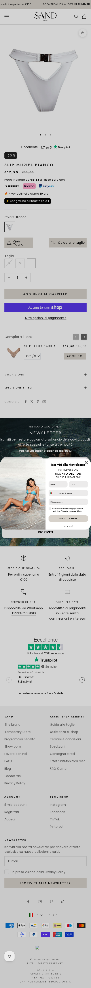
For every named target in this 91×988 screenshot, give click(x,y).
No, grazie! (68, 526)
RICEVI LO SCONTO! (68, 518)
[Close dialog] (86, 462)
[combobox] (53, 493)
